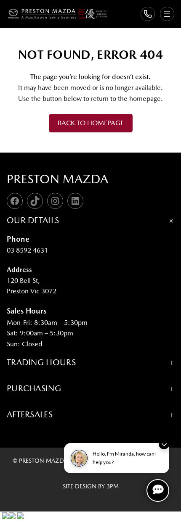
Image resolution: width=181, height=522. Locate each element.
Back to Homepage (91, 123)
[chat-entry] (157, 490)
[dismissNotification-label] (164, 444)
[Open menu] (167, 14)
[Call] (147, 14)
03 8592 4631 (27, 250)
